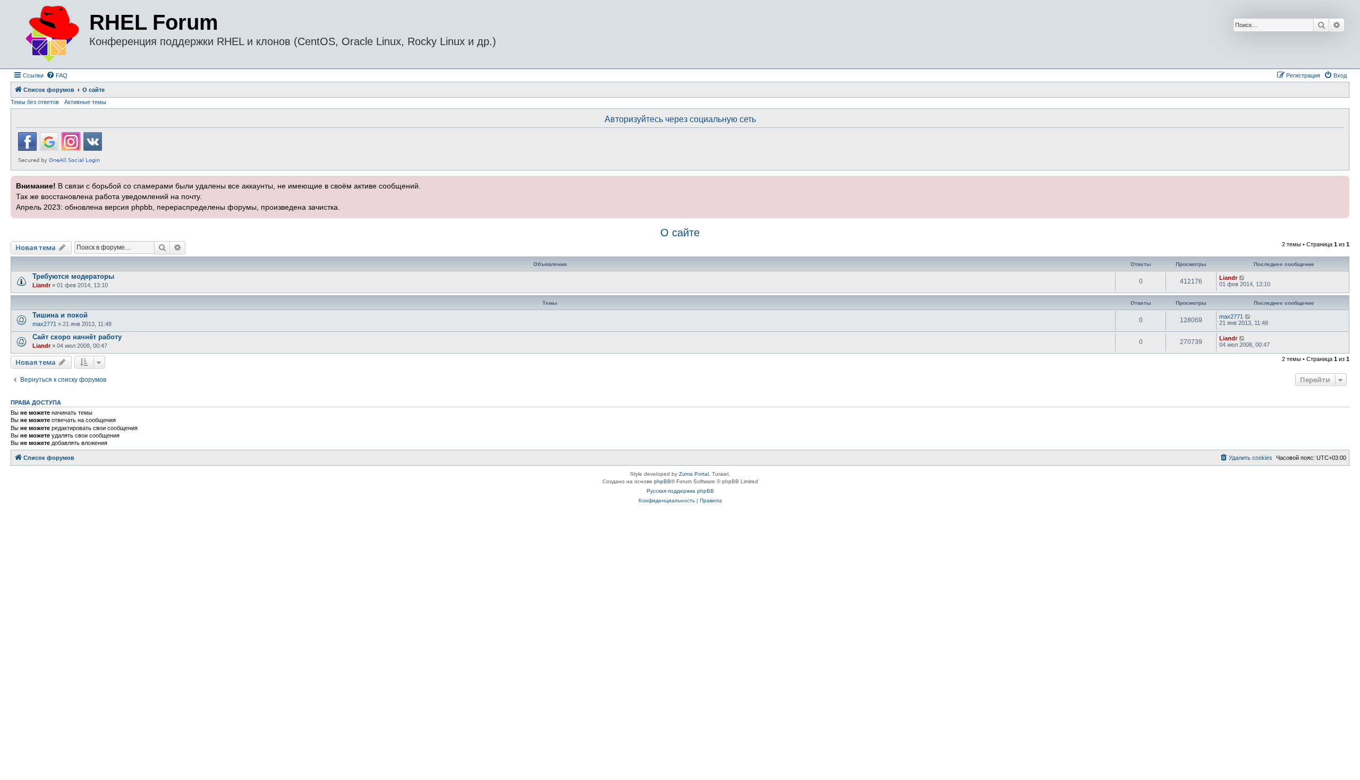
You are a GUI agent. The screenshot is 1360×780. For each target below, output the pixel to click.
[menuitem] (56, 75)
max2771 (44, 324)
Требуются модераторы (73, 276)
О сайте (680, 232)
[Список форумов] (51, 34)
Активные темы (85, 102)
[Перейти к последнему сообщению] (1242, 278)
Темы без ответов (35, 102)
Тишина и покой (60, 315)
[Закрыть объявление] (1340, 182)
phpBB (662, 481)
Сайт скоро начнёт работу (77, 337)
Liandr (41, 285)
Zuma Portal (694, 474)
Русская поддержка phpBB (680, 491)
